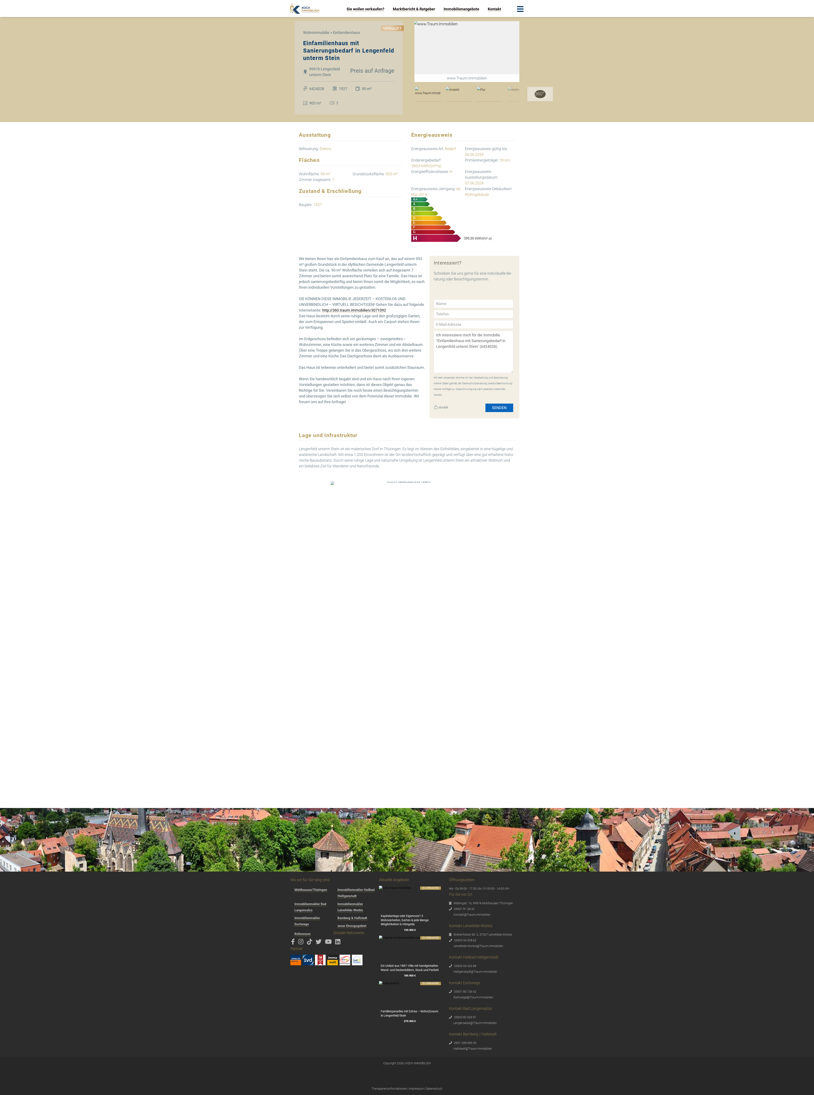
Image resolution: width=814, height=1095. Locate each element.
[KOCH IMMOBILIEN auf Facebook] (293, 943)
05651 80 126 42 (465, 991)
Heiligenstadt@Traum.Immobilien (475, 971)
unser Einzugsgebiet (351, 926)
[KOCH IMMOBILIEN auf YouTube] (329, 943)
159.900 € (410, 930)
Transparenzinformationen (389, 1088)
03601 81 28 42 (464, 909)
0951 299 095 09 (465, 1043)
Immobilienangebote (461, 9)
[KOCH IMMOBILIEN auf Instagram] (302, 943)
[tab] (427, 94)
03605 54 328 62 (465, 940)
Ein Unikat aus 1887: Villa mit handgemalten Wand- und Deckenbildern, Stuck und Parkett (410, 968)
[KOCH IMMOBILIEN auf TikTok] (310, 943)
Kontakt (494, 9)
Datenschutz (434, 1088)
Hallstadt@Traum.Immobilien (472, 1048)
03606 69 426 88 (465, 966)
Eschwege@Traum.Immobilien (473, 997)
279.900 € (410, 1021)
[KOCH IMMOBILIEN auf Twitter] (319, 943)
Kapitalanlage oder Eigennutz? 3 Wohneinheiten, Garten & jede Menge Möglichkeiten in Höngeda (405, 920)
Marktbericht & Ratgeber (414, 9)
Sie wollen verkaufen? (365, 9)
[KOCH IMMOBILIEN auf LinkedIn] (339, 943)
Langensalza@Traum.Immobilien (475, 1023)
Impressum (416, 1088)
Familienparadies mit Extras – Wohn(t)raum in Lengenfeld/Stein (409, 1013)
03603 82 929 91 (465, 1017)
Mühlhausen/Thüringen (310, 890)
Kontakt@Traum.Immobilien (472, 914)
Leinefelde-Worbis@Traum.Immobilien (478, 946)
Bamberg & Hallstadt (352, 918)
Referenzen (302, 934)
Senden (499, 407)
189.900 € (410, 975)
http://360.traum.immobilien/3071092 (354, 310)
